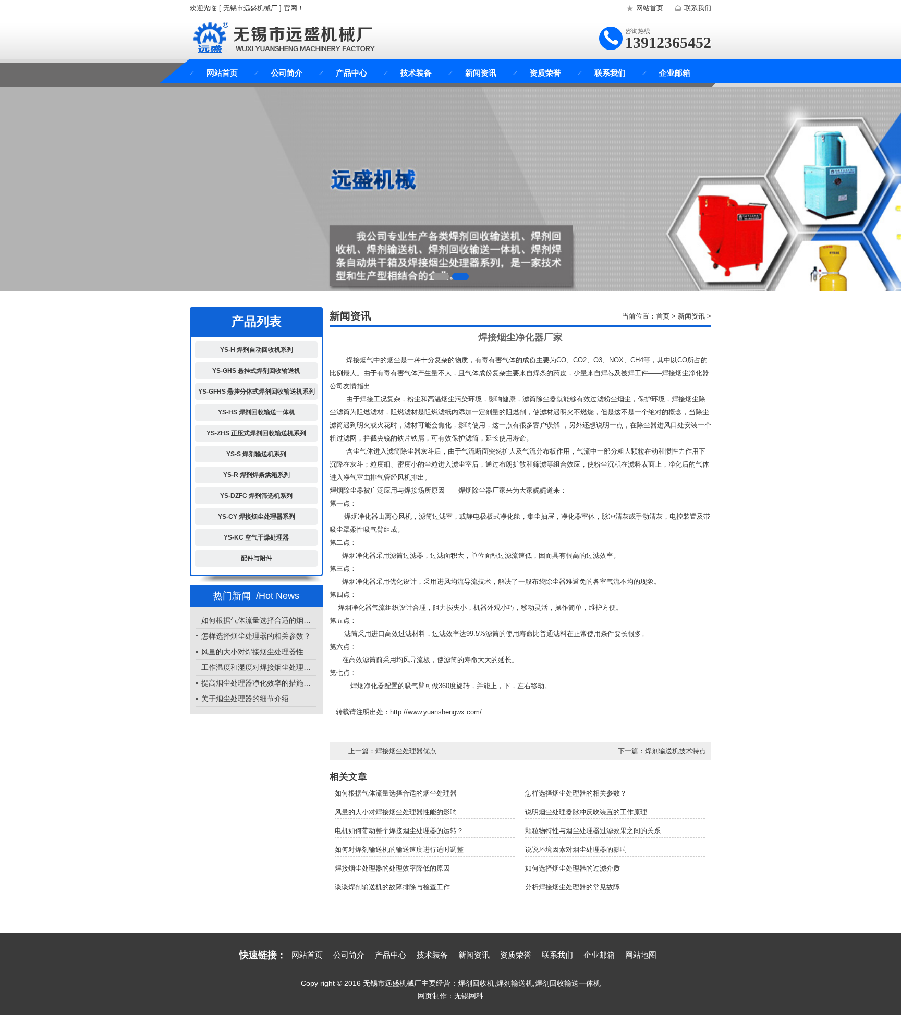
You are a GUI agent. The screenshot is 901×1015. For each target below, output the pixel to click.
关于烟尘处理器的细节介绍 (245, 698)
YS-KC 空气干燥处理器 (256, 537)
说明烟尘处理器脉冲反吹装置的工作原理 (586, 812)
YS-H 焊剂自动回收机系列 (256, 349)
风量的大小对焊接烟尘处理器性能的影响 (258, 651)
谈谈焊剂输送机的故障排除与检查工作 (392, 887)
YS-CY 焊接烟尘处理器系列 (256, 516)
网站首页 (649, 8)
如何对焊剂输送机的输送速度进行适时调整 (399, 849)
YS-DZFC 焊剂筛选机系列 (256, 495)
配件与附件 (256, 558)
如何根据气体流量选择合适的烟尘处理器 (258, 620)
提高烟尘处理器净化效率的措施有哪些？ (258, 683)
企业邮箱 (674, 72)
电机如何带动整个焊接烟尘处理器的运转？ (399, 831)
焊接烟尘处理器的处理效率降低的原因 (392, 868)
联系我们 (697, 8)
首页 (662, 316)
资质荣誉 (545, 72)
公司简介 (286, 72)
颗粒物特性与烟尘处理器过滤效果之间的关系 (593, 831)
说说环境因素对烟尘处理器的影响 (576, 849)
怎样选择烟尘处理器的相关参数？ (256, 636)
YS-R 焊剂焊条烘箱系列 (256, 475)
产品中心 (351, 72)
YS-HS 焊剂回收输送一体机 (256, 412)
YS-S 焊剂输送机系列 (256, 454)
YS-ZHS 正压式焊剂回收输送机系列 (256, 433)
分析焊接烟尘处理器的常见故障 (572, 887)
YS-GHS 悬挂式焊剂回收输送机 (256, 370)
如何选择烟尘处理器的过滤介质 (572, 868)
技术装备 (416, 72)
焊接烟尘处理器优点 (405, 751)
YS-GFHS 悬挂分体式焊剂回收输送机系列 (256, 391)
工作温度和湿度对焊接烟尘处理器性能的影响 (258, 667)
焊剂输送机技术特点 (675, 751)
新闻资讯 (480, 72)
